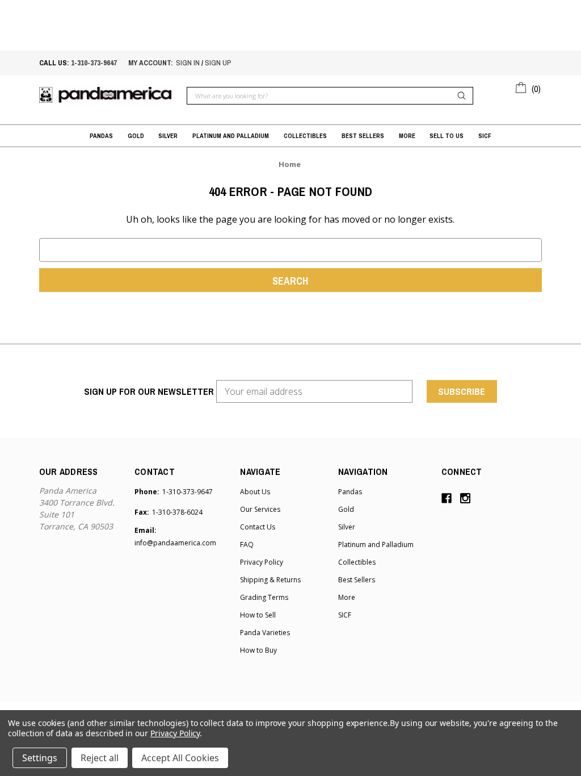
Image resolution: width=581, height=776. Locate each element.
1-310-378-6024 (177, 512)
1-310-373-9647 (94, 63)
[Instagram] (465, 498)
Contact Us (257, 527)
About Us (255, 492)
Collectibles (305, 136)
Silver (168, 136)
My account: (150, 63)
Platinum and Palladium (230, 136)
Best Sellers (363, 136)
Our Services (260, 509)
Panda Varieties (265, 632)
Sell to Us (447, 136)
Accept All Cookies (180, 758)
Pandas (101, 136)
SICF (484, 136)
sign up (218, 63)
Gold (136, 136)
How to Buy (258, 650)
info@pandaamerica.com (175, 543)
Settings (39, 758)
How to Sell (258, 615)
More (407, 136)
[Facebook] (446, 498)
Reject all (100, 758)
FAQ (247, 544)
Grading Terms (264, 597)
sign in (188, 63)
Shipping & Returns (270, 580)
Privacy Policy (261, 562)
